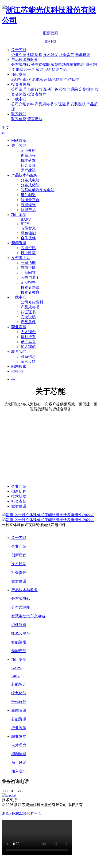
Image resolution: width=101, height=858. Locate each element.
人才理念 (28, 332)
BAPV (16, 79)
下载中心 (18, 99)
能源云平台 (25, 70)
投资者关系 (20, 84)
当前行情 (34, 89)
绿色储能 (55, 79)
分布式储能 (40, 65)
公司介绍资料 (22, 104)
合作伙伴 (71, 79)
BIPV (27, 79)
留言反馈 (34, 119)
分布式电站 (20, 65)
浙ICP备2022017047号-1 (21, 813)
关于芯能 (18, 50)
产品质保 (28, 322)
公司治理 (18, 89)
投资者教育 (36, 94)
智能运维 (43, 70)
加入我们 (28, 347)
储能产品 (59, 70)
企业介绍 (18, 55)
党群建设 (82, 55)
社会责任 (66, 55)
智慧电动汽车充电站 (68, 65)
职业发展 (18, 327)
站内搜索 (18, 366)
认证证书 (62, 104)
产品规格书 (44, 104)
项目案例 (18, 74)
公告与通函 (68, 89)
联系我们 (18, 114)
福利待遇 (28, 337)
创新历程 (34, 55)
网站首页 (18, 141)
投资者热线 (30, 287)
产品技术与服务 (24, 60)
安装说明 (77, 104)
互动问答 (50, 89)
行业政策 (28, 253)
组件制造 (28, 195)
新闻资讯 (18, 243)
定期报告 (86, 89)
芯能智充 (39, 79)
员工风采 (28, 342)
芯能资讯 (28, 248)
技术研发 (50, 55)
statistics (17, 371)
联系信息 (18, 119)
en (3, 132)
